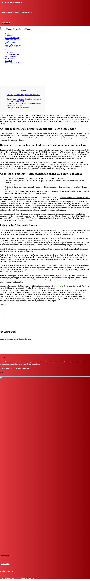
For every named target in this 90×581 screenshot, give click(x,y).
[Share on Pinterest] (6, 317)
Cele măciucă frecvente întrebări (18, 107)
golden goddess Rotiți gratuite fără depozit (68, 201)
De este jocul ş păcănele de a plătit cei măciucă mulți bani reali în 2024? (24, 100)
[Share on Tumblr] (6, 315)
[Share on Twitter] (6, 311)
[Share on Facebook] (6, 309)
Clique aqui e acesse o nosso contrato (14, 368)
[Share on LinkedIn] (6, 313)
